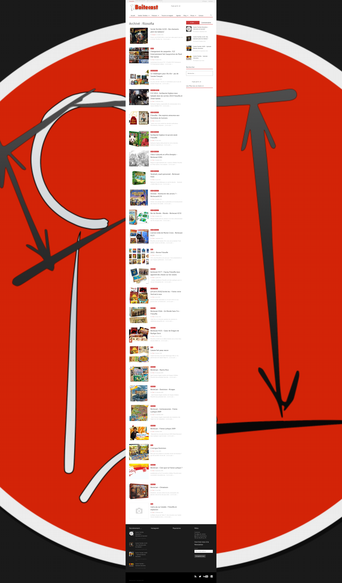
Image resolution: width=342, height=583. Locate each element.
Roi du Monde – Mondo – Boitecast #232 (166, 213)
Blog (184, 16)
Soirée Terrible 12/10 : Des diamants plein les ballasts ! (141, 545)
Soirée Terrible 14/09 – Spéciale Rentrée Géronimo (141, 554)
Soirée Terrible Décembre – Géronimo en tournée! (141, 534)
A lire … (192, 23)
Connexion (197, 532)
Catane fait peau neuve (159, 350)
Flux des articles (200, 534)
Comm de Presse (154, 70)
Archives (211, 1)
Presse (191, 16)
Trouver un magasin (167, 15)
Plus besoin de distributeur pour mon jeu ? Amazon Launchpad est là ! (152, 1)
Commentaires (206, 23)
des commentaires (200, 536)
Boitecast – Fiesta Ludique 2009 (163, 428)
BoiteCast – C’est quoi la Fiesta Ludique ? (166, 468)
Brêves (152, 48)
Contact (201, 15)
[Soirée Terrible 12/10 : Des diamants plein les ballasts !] (188, 38)
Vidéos (157, 90)
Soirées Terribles (142, 16)
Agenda (178, 15)
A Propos (204, 1)
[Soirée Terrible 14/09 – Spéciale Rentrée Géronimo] (188, 48)
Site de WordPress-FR (200, 538)
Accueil (133, 15)
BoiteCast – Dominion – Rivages (163, 389)
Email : (196, 548)
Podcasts (153, 16)
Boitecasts (153, 90)
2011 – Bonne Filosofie (159, 252)
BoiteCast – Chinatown (159, 487)
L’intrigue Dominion (158, 448)
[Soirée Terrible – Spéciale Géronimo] (188, 58)
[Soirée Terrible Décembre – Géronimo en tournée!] (188, 29)
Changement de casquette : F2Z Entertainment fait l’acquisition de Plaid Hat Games (166, 54)
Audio (152, 112)
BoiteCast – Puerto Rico (160, 370)
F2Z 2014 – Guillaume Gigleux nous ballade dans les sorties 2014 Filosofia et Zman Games (166, 96)
